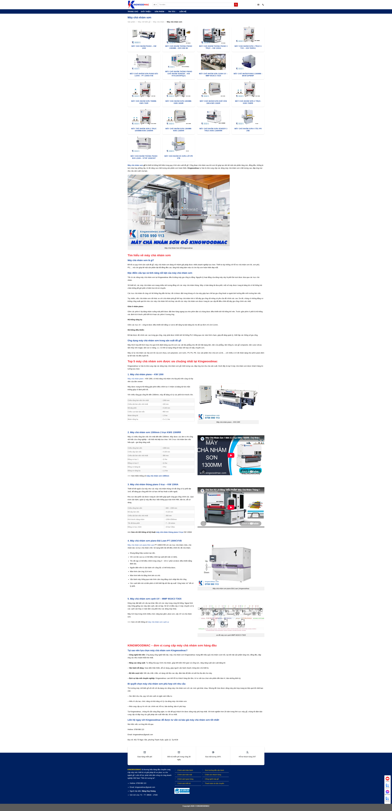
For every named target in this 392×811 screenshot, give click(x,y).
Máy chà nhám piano (135, 379)
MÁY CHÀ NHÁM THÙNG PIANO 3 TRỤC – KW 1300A (213, 47)
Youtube (388, 781)
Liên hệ (182, 12)
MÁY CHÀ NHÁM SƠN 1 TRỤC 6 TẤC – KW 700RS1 (248, 47)
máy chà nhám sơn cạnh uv (158, 622)
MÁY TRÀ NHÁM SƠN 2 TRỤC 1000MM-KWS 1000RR (143, 130)
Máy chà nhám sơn (135, 165)
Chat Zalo (387, 801)
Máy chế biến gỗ (144, 22)
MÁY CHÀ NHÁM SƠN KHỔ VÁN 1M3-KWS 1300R (213, 102)
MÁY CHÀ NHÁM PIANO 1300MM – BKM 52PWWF (248, 75)
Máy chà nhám (158, 22)
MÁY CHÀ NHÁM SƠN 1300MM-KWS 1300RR (178, 130)
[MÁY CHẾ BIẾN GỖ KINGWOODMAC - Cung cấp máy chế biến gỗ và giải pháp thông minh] (138, 4)
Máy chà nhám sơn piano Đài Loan (141, 545)
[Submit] (236, 5)
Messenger (387, 794)
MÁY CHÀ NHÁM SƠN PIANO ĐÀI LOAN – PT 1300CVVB (144, 75)
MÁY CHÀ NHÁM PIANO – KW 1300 (143, 47)
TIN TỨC (171, 12)
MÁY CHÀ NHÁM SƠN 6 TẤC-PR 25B (248, 130)
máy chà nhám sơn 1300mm (157, 476)
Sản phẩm (159, 12)
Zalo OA (388, 787)
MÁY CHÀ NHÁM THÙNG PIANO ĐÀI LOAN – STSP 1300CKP (144, 157)
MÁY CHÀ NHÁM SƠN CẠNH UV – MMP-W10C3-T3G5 (213, 75)
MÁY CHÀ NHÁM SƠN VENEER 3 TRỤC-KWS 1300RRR (213, 130)
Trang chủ (133, 12)
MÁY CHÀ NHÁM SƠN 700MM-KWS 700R (144, 102)
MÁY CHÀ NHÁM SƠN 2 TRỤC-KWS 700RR (248, 102)
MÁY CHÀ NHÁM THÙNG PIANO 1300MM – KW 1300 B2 (178, 47)
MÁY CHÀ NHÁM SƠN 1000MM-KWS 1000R (178, 102)
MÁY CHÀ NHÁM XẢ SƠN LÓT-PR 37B (178, 157)
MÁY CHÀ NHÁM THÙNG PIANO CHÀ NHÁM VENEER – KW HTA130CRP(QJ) (178, 74)
